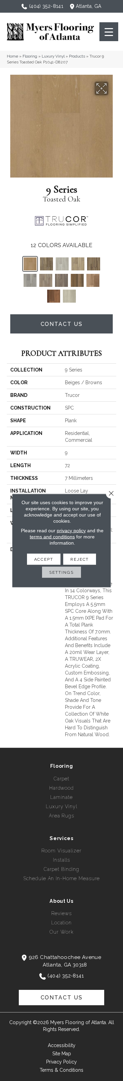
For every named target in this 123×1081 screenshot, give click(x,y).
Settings (61, 572)
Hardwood (61, 788)
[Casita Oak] (30, 280)
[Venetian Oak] (93, 280)
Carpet (61, 778)
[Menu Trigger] (108, 31)
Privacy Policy (61, 1061)
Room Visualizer (61, 850)
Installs (61, 860)
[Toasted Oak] (30, 264)
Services (61, 838)
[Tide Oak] (62, 264)
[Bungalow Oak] (77, 280)
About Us (61, 901)
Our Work (61, 932)
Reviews (61, 913)
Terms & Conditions (61, 1070)
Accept (43, 559)
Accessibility (62, 1045)
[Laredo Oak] (93, 264)
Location (61, 922)
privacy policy (71, 530)
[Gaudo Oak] (46, 264)
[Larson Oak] (46, 280)
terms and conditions (52, 536)
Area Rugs (61, 815)
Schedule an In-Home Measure (61, 878)
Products (77, 56)
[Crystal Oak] (69, 296)
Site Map (61, 1053)
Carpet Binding (61, 869)
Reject (79, 559)
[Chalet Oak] (53, 296)
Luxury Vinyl (53, 56)
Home (12, 56)
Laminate (61, 797)
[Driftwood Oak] (61, 280)
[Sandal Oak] (78, 264)
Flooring (30, 56)
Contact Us (62, 324)
